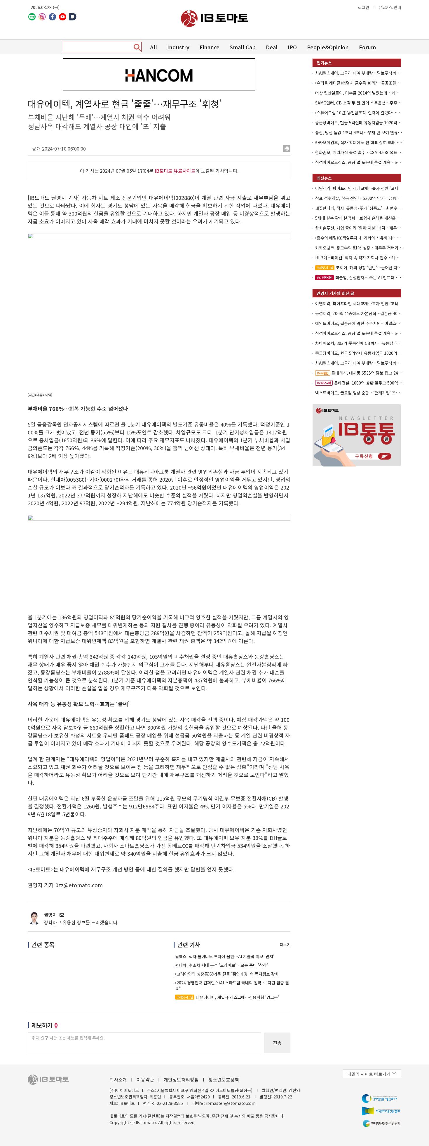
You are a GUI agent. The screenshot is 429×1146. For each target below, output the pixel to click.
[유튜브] (62, 16)
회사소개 (118, 1079)
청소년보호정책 (223, 1079)
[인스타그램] (42, 16)
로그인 (363, 7)
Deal (272, 47)
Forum (367, 47)
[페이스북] (52, 16)
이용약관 (145, 1079)
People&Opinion (328, 47)
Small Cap (243, 47)
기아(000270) (104, 479)
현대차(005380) (68, 479)
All (153, 47)
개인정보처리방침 (181, 1079)
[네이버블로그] (32, 16)
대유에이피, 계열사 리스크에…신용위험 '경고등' (228, 997)
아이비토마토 (214, 18)
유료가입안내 (390, 7)
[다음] (72, 16)
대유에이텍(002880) (172, 197)
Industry (178, 47)
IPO (292, 47)
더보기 (285, 944)
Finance (209, 47)
